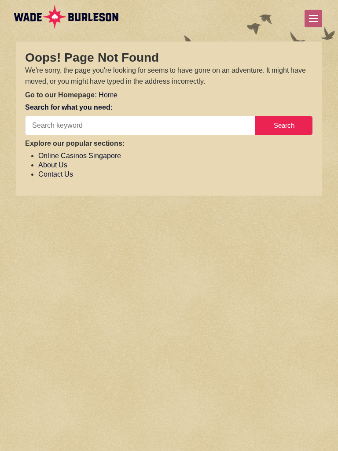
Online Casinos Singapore (79, 155)
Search (284, 125)
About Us (52, 165)
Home (108, 95)
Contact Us (55, 174)
